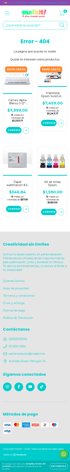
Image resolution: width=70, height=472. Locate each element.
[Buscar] (62, 25)
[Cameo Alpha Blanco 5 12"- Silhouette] (26, 130)
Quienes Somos (13, 281)
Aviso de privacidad (16, 288)
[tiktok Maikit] (41, 386)
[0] (62, 14)
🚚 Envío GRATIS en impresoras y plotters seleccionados (35, 2)
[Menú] (7, 13)
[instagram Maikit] (7, 386)
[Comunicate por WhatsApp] (63, 454)
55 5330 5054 (17, 346)
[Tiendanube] (15, 455)
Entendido (58, 466)
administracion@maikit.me (27, 354)
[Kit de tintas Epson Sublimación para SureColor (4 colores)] (61, 212)
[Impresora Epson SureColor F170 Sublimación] (61, 123)
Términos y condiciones (19, 295)
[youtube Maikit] (30, 386)
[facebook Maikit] (18, 386)
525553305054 (18, 339)
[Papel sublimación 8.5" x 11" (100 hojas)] (26, 209)
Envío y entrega (13, 303)
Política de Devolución (18, 318)
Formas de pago (14, 310)
